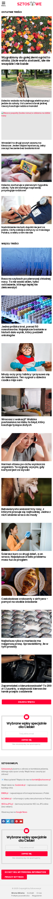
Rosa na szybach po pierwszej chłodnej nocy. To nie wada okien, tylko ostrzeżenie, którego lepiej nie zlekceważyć (25, 283)
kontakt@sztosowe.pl (41, 780)
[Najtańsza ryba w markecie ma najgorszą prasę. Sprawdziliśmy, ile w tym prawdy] (26, 624)
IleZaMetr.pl (6, 798)
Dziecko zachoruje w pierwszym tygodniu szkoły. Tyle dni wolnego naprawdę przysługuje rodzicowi (24, 187)
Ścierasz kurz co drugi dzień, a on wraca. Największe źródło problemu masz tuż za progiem (23, 557)
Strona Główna (17, 893)
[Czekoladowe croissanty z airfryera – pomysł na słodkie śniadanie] (26, 582)
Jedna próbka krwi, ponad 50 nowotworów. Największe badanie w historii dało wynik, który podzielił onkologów (24, 331)
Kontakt (30, 893)
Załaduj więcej (26, 702)
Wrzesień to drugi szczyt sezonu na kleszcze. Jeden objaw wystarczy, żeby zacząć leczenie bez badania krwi (23, 145)
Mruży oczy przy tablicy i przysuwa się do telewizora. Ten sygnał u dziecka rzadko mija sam (25, 377)
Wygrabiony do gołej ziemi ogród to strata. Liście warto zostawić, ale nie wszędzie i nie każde (25, 60)
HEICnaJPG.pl (7, 804)
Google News (21, 812)
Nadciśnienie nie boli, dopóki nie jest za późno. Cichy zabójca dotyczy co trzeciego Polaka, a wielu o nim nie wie (25, 230)
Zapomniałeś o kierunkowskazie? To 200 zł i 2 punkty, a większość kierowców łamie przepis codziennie (26, 688)
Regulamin (37, 896)
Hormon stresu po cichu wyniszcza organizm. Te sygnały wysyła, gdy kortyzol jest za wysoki (23, 467)
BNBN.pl (4, 793)
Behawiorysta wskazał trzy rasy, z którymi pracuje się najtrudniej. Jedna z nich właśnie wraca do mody (26, 512)
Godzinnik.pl (20, 785)
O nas (39, 893)
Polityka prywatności (20, 896)
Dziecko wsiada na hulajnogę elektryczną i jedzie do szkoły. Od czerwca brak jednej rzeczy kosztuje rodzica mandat (25, 103)
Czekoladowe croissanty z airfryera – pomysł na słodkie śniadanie (24, 600)
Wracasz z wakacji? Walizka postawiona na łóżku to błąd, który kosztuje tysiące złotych (23, 422)
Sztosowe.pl (6, 769)
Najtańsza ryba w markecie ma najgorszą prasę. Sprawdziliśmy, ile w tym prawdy (24, 644)
